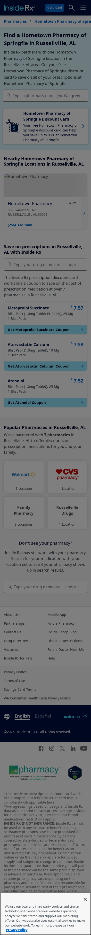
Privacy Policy (16, 930)
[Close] (85, 899)
